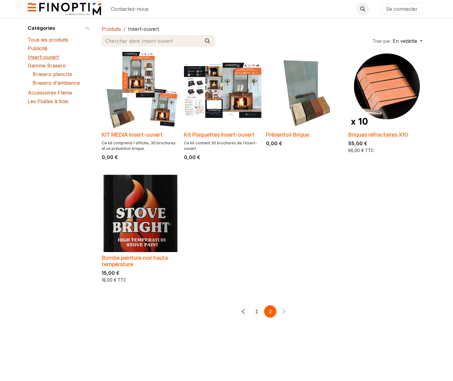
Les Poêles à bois (48, 101)
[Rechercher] (207, 41)
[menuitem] (129, 9)
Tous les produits (48, 40)
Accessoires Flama (50, 93)
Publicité (37, 48)
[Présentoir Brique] (304, 90)
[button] (362, 8)
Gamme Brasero (47, 65)
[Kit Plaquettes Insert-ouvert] (222, 90)
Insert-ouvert (43, 57)
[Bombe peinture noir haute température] (140, 213)
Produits (111, 29)
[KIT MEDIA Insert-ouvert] (140, 90)
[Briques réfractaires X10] (387, 90)
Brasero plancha (52, 74)
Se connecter (402, 9)
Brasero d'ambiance (56, 83)
